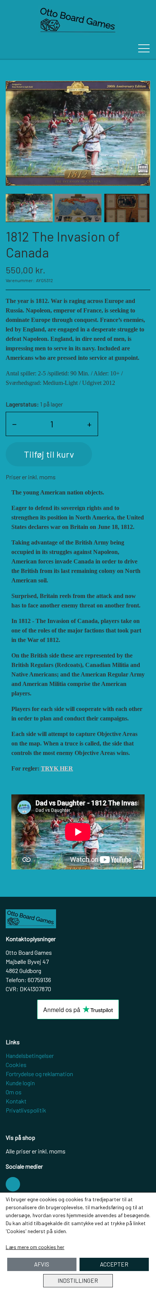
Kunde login (20, 1082)
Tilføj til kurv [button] (49, 454)
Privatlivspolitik (26, 1110)
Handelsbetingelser (30, 1055)
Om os (14, 1091)
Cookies (16, 1064)
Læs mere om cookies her (35, 1247)
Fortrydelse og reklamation (39, 1073)
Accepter (114, 1264)
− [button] (14, 423)
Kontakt (16, 1101)
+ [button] (89, 423)
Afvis (41, 1264)
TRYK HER (57, 768)
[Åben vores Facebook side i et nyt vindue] (13, 1184)
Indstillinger (78, 1280)
